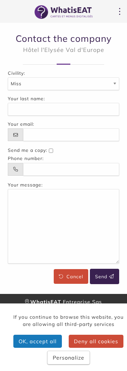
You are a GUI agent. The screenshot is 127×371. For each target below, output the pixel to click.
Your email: (21, 124)
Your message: (25, 185)
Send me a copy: (27, 150)
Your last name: (26, 99)
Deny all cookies (96, 341)
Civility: (16, 73)
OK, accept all (38, 341)
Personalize (68, 357)
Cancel (73, 277)
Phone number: (26, 158)
